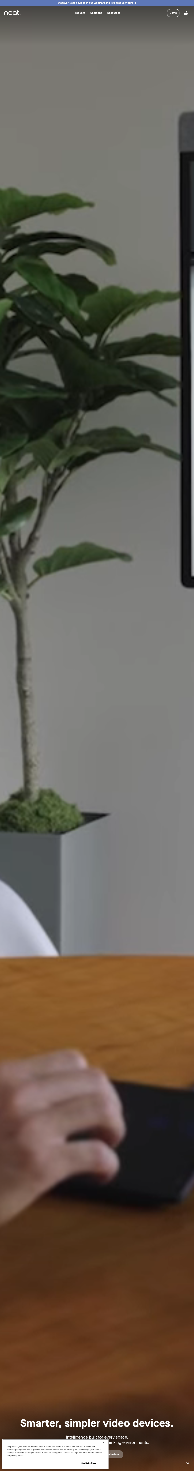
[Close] (103, 1442)
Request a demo (110, 1454)
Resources (113, 13)
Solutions (96, 13)
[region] (55, 1454)
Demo (174, 14)
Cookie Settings (88, 1463)
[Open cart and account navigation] (186, 13)
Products (79, 13)
